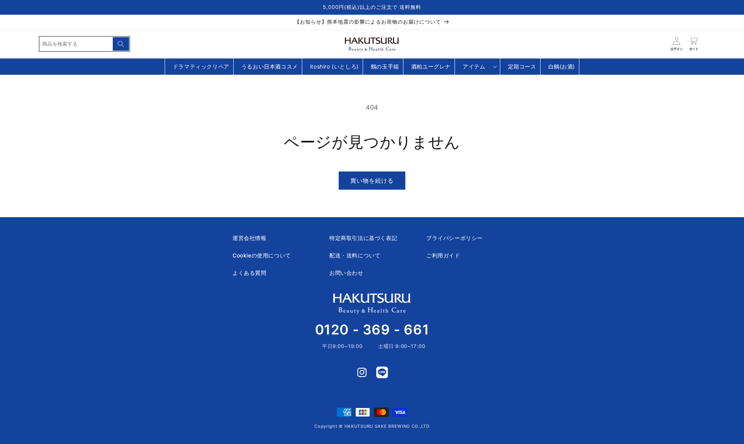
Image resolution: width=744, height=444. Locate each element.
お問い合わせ (346, 272)
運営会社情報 (249, 238)
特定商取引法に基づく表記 (363, 238)
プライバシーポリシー (454, 238)
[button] (477, 66)
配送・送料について (354, 255)
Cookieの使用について (261, 255)
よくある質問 (249, 272)
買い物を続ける (372, 180)
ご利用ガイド (443, 255)
